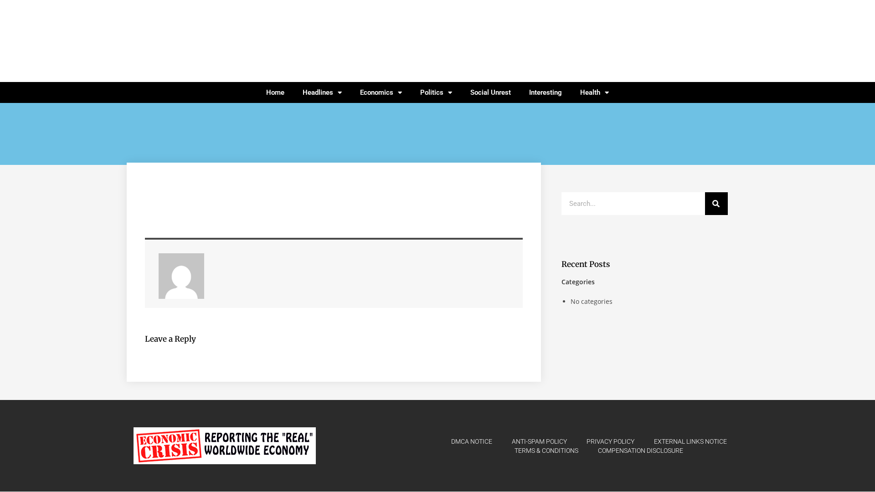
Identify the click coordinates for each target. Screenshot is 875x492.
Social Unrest (490, 92)
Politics (431, 92)
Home (275, 92)
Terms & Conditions (546, 450)
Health (590, 92)
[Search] (716, 203)
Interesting (545, 92)
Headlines (318, 92)
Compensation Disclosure (640, 450)
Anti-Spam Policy (539, 441)
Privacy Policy (610, 441)
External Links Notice (690, 441)
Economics (376, 92)
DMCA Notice (471, 441)
